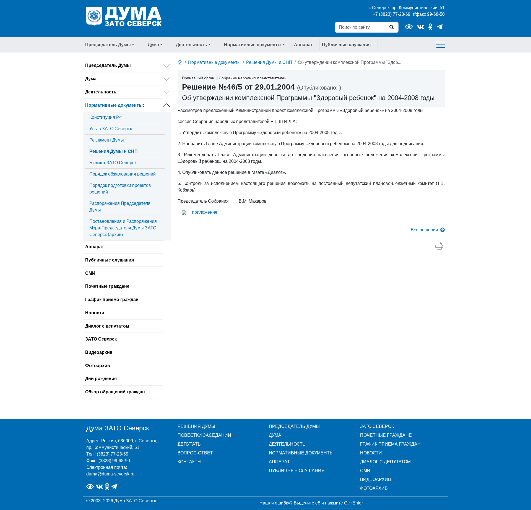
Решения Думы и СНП (113, 151)
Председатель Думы (108, 65)
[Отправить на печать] (439, 246)
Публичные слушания (346, 44)
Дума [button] (153, 44)
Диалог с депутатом (107, 326)
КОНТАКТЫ (189, 461)
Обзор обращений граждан (115, 391)
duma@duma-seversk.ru (110, 474)
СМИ (90, 273)
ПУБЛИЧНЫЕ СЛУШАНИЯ (297, 470)
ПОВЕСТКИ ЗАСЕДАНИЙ (204, 435)
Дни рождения (101, 378)
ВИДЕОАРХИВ (375, 479)
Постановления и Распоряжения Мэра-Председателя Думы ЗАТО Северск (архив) (123, 228)
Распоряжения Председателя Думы (119, 206)
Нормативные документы (114, 105)
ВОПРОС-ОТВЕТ (195, 453)
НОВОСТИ (371, 453)
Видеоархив (99, 352)
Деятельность (100, 92)
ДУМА (275, 435)
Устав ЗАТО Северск (110, 128)
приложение (204, 212)
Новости (94, 312)
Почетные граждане (107, 286)
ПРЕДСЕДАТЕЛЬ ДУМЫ (294, 426)
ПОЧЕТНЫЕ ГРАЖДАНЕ (386, 435)
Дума (91, 78)
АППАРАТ (279, 461)
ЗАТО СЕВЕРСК (377, 426)
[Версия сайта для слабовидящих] (409, 27)
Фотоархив (97, 365)
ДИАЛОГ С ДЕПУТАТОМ (385, 461)
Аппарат (303, 44)
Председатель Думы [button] (108, 44)
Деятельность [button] (191, 44)
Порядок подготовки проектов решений (120, 188)
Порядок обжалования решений (122, 174)
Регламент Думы (106, 140)
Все (424, 229)
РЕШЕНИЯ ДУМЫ (196, 426)
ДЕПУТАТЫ (190, 444)
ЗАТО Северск (101, 339)
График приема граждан (112, 299)
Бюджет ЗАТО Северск (112, 162)
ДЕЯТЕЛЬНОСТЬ (287, 444)
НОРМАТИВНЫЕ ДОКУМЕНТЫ (301, 453)
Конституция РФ (106, 117)
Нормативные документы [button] (253, 44)
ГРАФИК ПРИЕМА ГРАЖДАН (390, 444)
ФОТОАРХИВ (374, 488)
